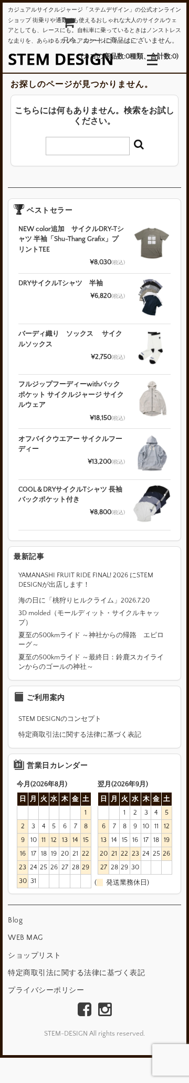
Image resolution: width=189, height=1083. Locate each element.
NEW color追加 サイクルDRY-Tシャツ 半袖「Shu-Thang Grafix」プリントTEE (71, 239)
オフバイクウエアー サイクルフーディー (70, 444)
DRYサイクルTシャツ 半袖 (60, 283)
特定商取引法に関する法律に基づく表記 (79, 734)
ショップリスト (34, 955)
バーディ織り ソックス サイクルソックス (70, 339)
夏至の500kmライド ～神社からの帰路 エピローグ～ (91, 639)
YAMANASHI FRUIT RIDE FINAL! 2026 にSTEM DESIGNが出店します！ (85, 579)
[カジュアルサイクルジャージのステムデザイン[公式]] (60, 59)
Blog (15, 920)
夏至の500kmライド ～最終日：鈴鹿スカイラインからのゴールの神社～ (91, 662)
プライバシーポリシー (46, 990)
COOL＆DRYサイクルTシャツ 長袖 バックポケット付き (70, 495)
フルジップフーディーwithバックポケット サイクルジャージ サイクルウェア (71, 394)
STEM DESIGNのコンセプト (59, 719)
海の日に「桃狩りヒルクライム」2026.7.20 (84, 600)
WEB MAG (25, 938)
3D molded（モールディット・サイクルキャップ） (89, 617)
